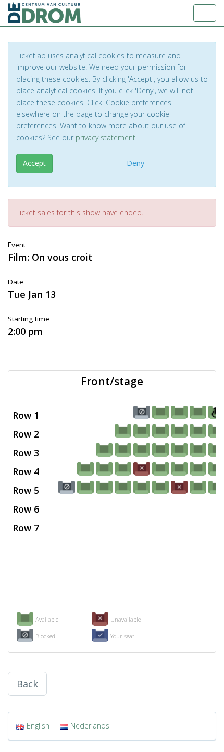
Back (27, 683)
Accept (34, 163)
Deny (135, 163)
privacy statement (105, 137)
